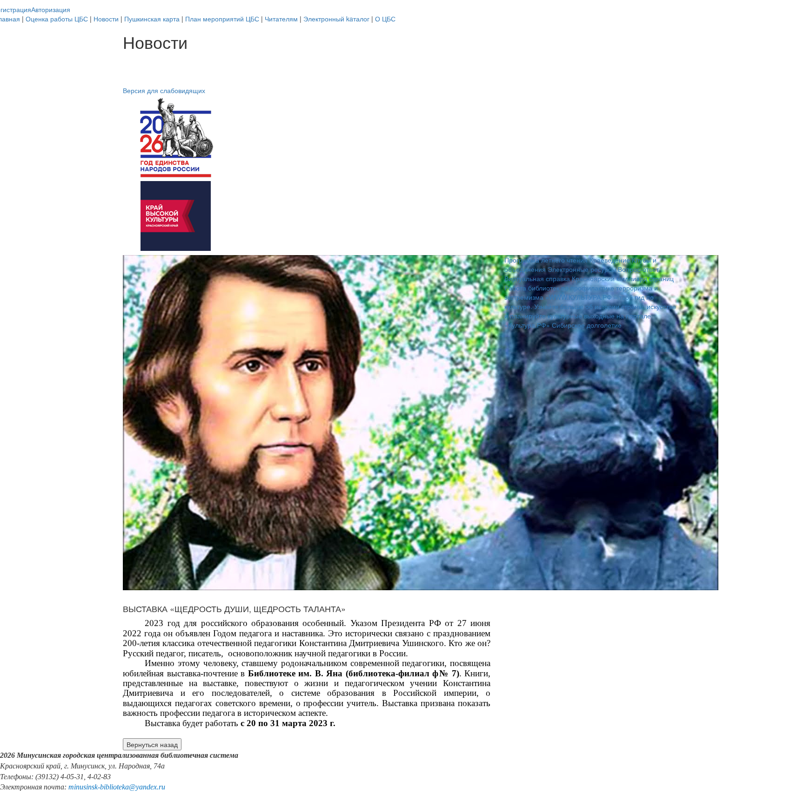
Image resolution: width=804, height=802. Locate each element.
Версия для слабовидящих (164, 90)
